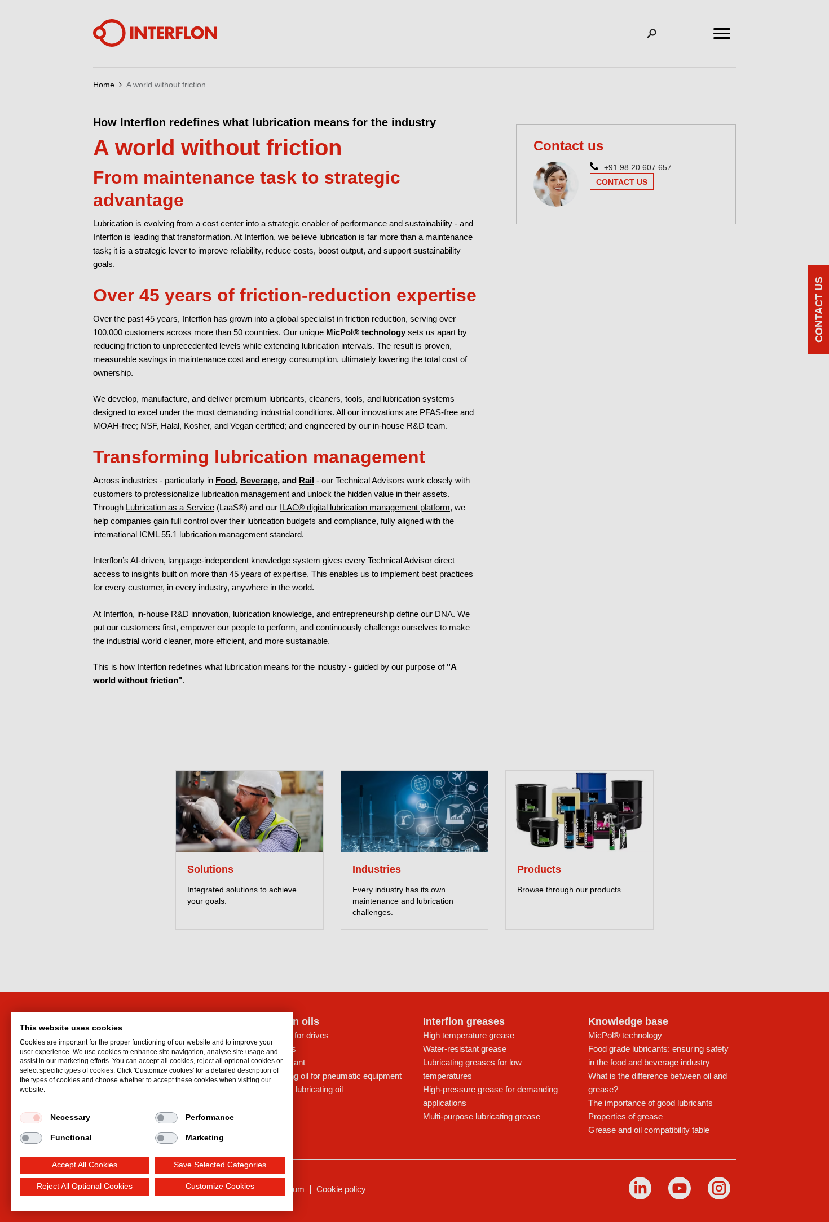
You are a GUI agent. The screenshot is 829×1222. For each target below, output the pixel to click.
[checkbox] (31, 1117)
